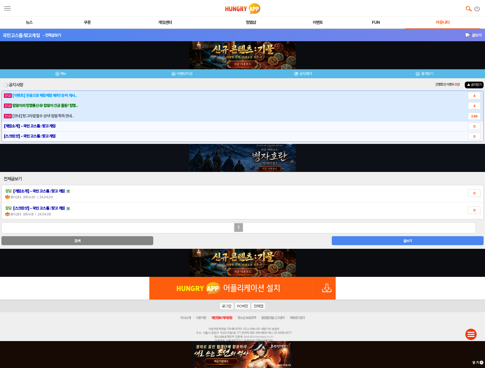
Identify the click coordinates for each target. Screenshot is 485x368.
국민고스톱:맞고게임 (21, 35)
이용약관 (201, 318)
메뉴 (63, 74)
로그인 (226, 306)
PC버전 (242, 306)
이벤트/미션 (184, 74)
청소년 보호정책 (246, 318)
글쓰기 (476, 35)
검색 (77, 241)
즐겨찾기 (427, 74)
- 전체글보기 (52, 35)
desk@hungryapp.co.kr (259, 336)
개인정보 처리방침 (221, 318)
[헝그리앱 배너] (242, 263)
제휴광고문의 (297, 318)
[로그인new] (477, 7)
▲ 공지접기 (474, 85)
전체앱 (258, 306)
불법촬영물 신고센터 (272, 318)
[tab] (60, 74)
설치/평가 (305, 74)
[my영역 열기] (7, 7)
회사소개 (185, 318)
